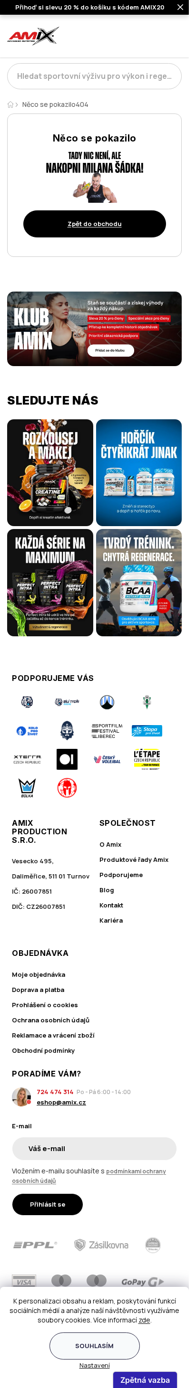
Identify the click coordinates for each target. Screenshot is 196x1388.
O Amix (110, 844)
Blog (106, 890)
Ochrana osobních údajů (50, 1020)
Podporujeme (121, 874)
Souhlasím (94, 1345)
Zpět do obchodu (95, 223)
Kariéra (111, 920)
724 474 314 (55, 1091)
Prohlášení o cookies (45, 1005)
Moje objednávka (38, 974)
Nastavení (94, 1365)
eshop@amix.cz (61, 1102)
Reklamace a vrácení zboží (53, 1035)
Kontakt (111, 905)
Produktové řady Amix (133, 859)
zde (144, 1319)
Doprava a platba (38, 989)
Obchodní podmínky (43, 1050)
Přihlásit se (47, 1204)
